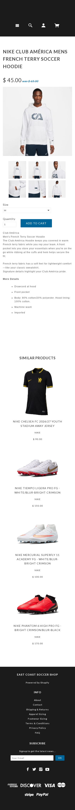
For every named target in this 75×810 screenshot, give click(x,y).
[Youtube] (47, 769)
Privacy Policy (37, 727)
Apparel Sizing (37, 714)
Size (5, 204)
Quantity (9, 218)
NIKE (38, 432)
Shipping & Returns (37, 709)
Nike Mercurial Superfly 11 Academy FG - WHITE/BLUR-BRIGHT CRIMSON (37, 559)
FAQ (37, 732)
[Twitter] (34, 769)
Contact (37, 704)
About (37, 700)
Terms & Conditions (38, 723)
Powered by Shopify (37, 682)
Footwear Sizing (37, 718)
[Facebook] (28, 769)
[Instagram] (41, 769)
